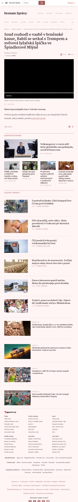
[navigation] (2, 2)
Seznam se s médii (42, 489)
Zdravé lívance (8, 444)
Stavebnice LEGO (38, 470)
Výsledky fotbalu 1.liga (59, 421)
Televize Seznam (29, 489)
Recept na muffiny (10, 441)
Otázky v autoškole (58, 449)
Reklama (62, 481)
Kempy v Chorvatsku (34, 439)
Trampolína (36, 462)
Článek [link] (8, 65)
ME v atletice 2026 (57, 427)
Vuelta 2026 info (33, 419)
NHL (53, 432)
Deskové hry (67, 470)
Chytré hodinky (36, 472)
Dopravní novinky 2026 (59, 444)
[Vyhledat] (41, 3)
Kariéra (32, 481)
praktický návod (38, 118)
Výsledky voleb (8, 424)
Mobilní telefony (26, 470)
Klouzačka (52, 462)
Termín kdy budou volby (11, 427)
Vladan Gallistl (43, 246)
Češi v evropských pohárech (63, 458)
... (72, 21)
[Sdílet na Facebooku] (69, 127)
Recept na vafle (9, 449)
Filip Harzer (41, 286)
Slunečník (44, 462)
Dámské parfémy (49, 470)
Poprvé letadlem (33, 441)
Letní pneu (59, 470)
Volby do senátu (9, 429)
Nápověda (39, 481)
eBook (65, 54)
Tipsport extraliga (57, 424)
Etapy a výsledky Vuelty (35, 421)
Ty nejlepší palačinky (10, 439)
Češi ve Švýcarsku (33, 447)
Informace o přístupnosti (32, 485)
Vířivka (43, 465)
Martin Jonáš (42, 229)
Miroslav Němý (42, 306)
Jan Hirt (30, 424)
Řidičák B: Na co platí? (59, 447)
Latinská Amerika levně (35, 449)
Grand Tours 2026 (33, 432)
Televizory (28, 472)
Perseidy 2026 (40, 458)
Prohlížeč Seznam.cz (14, 489)
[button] (39, 76)
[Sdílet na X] (73, 127)
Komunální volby (9, 432)
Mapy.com (20, 458)
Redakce (55, 481)
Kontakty (47, 481)
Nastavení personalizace (44, 493)
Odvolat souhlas (29, 493)
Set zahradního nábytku (63, 462)
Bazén (18, 462)
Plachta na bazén (27, 462)
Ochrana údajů (17, 485)
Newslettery (65, 489)
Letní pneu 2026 (57, 439)
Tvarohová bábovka (10, 447)
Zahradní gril (36, 465)
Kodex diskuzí (55, 489)
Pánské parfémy (47, 472)
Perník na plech (9, 452)
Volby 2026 (7, 419)
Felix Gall (31, 429)
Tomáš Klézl (41, 266)
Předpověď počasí (29, 458)
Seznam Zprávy (10, 53)
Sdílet (72, 54)
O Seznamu (24, 481)
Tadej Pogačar (32, 427)
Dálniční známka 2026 (59, 441)
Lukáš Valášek (42, 206)
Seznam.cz (71, 3)
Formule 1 (55, 429)
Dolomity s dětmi (33, 452)
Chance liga (55, 419)
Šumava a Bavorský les (35, 444)
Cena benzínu (50, 458)
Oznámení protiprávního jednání (53, 485)
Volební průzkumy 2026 (11, 421)
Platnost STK (56, 452)
